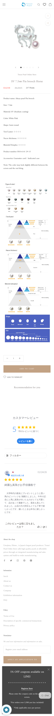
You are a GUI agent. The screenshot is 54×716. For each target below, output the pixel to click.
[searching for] (38, 4)
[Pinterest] (24, 560)
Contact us (7, 585)
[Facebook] (4, 560)
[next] (38, 67)
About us (7, 581)
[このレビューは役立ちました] (39, 527)
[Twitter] (11, 560)
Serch (5, 576)
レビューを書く (26, 441)
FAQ (5, 600)
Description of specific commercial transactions (22, 620)
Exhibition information (12, 595)
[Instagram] (18, 560)
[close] (49, 669)
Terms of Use (8, 616)
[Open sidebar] (4, 4)
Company (7, 590)
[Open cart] (50, 4)
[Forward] (15, 67)
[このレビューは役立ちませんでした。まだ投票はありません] (44, 527)
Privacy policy (9, 625)
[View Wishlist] (44, 4)
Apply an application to (22, 659)
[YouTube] (31, 560)
